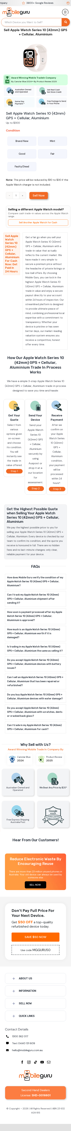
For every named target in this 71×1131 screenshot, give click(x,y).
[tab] (11, 254)
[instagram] (29, 1062)
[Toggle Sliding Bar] (65, 11)
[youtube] (42, 1062)
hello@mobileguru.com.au (27, 1050)
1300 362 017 (20, 1036)
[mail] (48, 1062)
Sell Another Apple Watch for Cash (38, 222)
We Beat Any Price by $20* (53, 787)
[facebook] (22, 1062)
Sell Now (39, 195)
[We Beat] (53, 770)
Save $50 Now (35, 937)
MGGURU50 (36, 950)
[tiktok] (35, 1062)
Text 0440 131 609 (23, 1043)
